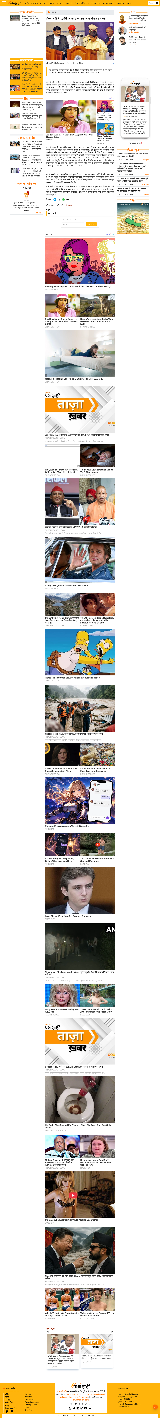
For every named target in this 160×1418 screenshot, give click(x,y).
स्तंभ (133, 12)
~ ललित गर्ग (133, 45)
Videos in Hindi (66, 1397)
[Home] (49, 12)
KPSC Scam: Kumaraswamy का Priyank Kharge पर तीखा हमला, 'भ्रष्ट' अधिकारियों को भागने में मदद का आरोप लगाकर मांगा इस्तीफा (61, 1360)
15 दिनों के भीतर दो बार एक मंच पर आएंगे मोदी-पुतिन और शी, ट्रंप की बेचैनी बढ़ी (138, 18)
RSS (27, 1407)
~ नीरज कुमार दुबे (135, 23)
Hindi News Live (81, 1397)
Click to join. (70, 205)
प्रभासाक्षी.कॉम (61, 1391)
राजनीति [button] (120, 3)
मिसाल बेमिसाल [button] (81, 3)
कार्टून (7, 1405)
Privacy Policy (31, 1405)
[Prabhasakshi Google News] (112, 63)
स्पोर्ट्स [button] (51, 3)
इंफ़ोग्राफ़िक (9, 1402)
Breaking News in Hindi (95, 1394)
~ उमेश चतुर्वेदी (134, 32)
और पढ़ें (38, 213)
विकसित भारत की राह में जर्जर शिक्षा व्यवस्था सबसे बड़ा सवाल (137, 39)
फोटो (7, 1397)
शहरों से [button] (69, 3)
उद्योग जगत (145, 184)
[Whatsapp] (63, 200)
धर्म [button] (128, 3)
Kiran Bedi (52, 213)
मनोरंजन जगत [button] (108, 3)
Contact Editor (123, 1407)
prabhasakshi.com (81, 1400)
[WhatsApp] (111, 41)
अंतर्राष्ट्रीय (34, 3)
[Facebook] (111, 31)
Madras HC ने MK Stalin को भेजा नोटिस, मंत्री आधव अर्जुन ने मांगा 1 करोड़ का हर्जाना (97, 1357)
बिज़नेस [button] (43, 3)
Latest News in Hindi (74, 1394)
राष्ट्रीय (27, 3)
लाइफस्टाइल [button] (95, 3)
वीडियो (7, 1400)
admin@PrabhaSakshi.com (56, 63)
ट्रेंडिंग (26, 98)
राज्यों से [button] (60, 3)
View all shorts (135, 143)
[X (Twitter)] (111, 36)
